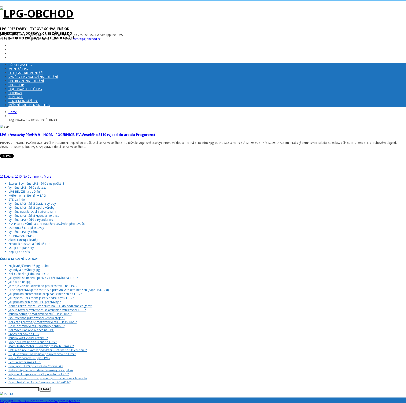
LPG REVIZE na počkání (26, 81)
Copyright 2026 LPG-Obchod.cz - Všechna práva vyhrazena (40, 401)
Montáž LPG (18, 69)
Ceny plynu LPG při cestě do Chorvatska (35, 366)
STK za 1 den (17, 199)
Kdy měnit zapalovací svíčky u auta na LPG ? (38, 374)
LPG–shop (16, 85)
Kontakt (15, 97)
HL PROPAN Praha (21, 236)
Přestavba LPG (20, 65)
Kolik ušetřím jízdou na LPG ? (28, 274)
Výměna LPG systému (23, 232)
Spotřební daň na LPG (23, 334)
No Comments (33, 176)
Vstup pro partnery (21, 248)
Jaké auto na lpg (19, 282)
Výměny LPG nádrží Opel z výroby (31, 208)
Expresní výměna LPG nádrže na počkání (36, 183)
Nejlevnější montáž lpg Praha (28, 266)
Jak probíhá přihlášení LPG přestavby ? (34, 302)
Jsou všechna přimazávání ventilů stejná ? (36, 318)
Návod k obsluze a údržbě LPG (29, 244)
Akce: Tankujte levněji (23, 240)
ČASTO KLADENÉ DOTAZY (19, 259)
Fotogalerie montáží (25, 73)
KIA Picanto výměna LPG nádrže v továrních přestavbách (47, 224)
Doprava (15, 93)
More (47, 176)
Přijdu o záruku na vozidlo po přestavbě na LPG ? (42, 354)
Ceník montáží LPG (23, 101)
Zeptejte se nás (19, 252)
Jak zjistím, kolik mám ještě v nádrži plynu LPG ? (41, 298)
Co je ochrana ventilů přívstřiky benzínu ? (36, 326)
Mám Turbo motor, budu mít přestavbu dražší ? (41, 346)
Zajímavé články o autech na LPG (31, 330)
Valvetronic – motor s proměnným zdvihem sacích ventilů (47, 378)
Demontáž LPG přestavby (26, 228)
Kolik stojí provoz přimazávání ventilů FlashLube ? (42, 322)
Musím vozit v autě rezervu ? (28, 338)
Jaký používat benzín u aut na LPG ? (32, 342)
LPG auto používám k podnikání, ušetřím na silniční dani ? (47, 350)
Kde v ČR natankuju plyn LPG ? (29, 358)
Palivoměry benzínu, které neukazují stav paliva (40, 370)
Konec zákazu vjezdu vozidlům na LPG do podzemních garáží (50, 306)
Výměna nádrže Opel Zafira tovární (32, 212)
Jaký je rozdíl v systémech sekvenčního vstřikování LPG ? (47, 310)
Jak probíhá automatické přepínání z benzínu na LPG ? (45, 294)
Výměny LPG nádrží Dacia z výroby (32, 204)
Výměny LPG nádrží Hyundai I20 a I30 (33, 216)
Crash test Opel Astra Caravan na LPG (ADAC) (39, 382)
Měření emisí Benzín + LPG (29, 105)
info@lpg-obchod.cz (86, 39)
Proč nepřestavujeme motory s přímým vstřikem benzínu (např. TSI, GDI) (58, 290)
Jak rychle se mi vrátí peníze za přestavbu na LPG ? (43, 278)
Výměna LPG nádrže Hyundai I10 (30, 220)
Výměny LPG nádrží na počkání (33, 77)
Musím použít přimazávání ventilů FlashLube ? (39, 314)
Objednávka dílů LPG (25, 89)
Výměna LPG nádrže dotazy (27, 187)
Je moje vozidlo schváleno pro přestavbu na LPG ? (42, 286)
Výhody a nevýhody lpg (24, 270)
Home (12, 112)
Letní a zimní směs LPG (24, 362)
